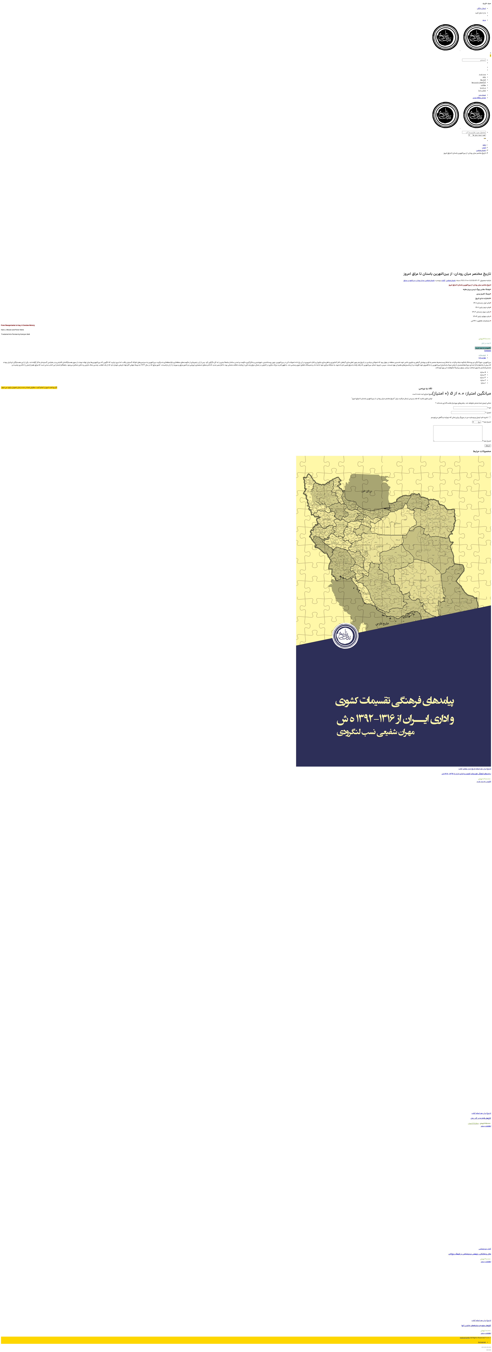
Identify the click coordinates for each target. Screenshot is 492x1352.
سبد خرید (482, 74)
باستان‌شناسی (481, 150)
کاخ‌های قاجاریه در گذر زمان (481, 1118)
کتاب (484, 148)
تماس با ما (482, 90)
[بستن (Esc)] (490, 1347)
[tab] (243, 355)
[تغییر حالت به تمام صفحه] (485, 1347)
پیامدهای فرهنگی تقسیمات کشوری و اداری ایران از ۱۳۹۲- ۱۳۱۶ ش (466, 773)
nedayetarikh (465, 1338)
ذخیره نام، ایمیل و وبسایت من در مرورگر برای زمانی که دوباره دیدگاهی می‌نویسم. (459, 417)
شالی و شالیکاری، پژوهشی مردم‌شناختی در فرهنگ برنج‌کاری (469, 1254)
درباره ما (483, 88)
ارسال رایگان (481, 8)
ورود (484, 20)
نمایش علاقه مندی (479, 98)
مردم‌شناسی (483, 1249)
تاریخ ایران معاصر (469, 769)
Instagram (482, 1342)
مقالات (483, 85)
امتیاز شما (486, 422)
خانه (484, 77)
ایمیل (488, 412)
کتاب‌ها (483, 80)
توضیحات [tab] (482, 355)
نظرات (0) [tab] (482, 358)
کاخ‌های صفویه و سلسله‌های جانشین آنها (476, 1325)
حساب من (482, 95)
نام (489, 408)
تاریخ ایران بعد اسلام (483, 769)
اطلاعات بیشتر (486, 1126)
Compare (487, 351)
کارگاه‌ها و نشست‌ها (479, 82)
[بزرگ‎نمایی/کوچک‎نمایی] (483, 1347)
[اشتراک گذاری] (487, 1347)
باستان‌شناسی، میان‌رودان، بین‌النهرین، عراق (419, 280)
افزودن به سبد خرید (483, 348)
